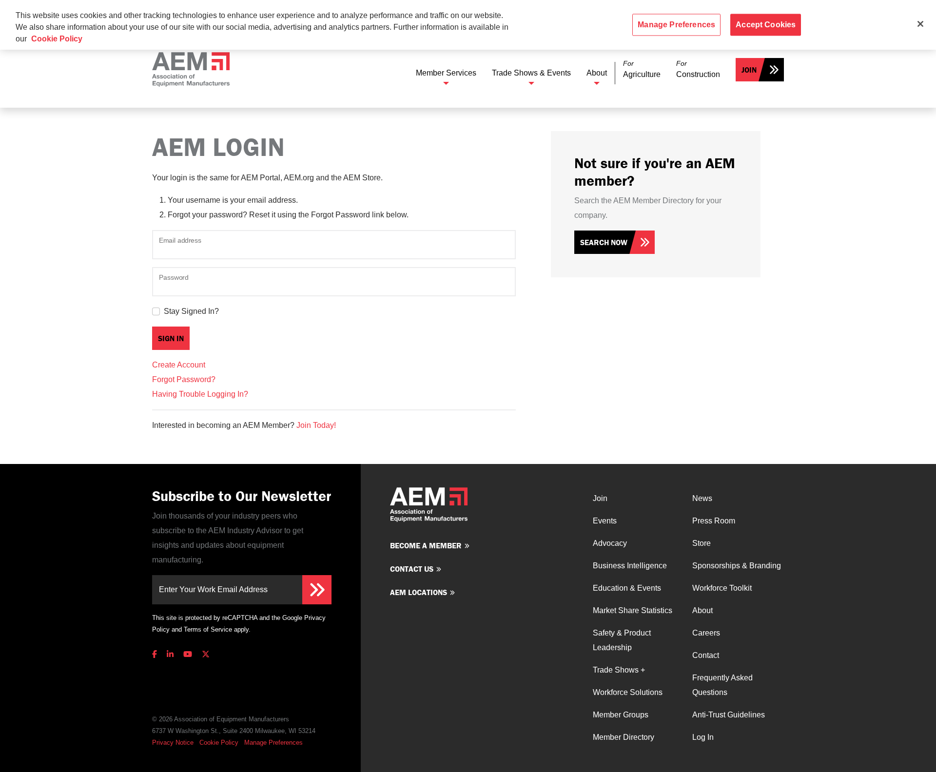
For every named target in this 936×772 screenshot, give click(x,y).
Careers (706, 633)
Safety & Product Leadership (622, 640)
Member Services (446, 73)
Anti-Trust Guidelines (728, 715)
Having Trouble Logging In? (200, 394)
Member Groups (620, 715)
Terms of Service (208, 629)
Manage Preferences (273, 742)
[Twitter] (206, 654)
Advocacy (610, 543)
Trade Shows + (619, 670)
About (596, 73)
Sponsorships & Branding (736, 565)
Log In (703, 737)
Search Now (603, 242)
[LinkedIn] (170, 654)
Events (605, 521)
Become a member (426, 545)
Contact (705, 655)
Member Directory (623, 737)
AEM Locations (418, 592)
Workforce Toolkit (722, 588)
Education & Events (627, 588)
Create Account (178, 365)
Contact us (411, 569)
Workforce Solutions (628, 692)
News (702, 498)
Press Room (713, 521)
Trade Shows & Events (531, 73)
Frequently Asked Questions (722, 685)
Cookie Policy (218, 742)
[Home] (191, 69)
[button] (641, 69)
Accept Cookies (766, 24)
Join (749, 70)
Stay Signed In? (191, 311)
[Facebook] (156, 654)
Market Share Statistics (632, 610)
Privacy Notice (173, 742)
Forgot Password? (183, 379)
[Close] (920, 24)
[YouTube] (187, 654)
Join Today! (316, 425)
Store (701, 543)
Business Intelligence (630, 565)
